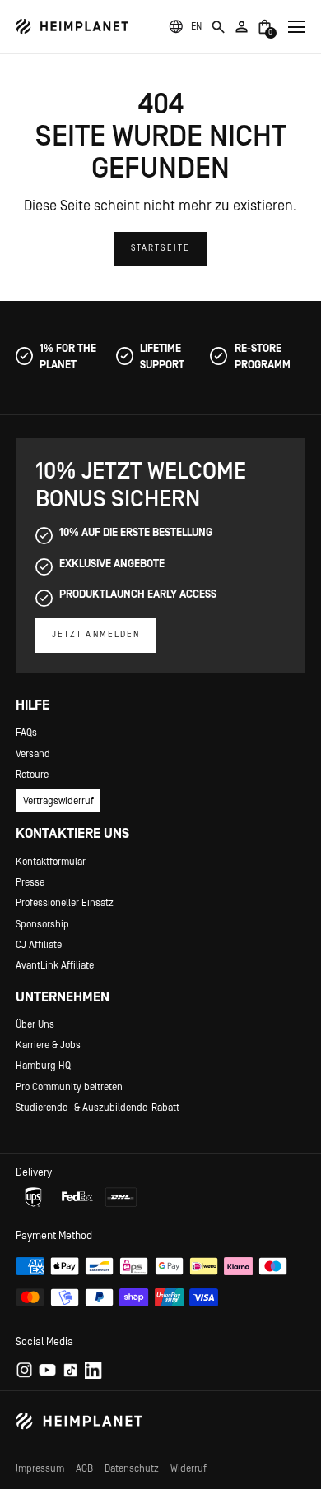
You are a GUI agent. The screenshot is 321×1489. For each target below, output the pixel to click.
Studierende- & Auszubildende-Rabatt (97, 1107)
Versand (33, 754)
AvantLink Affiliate (55, 965)
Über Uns (35, 1024)
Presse (30, 882)
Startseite (160, 248)
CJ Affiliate (39, 944)
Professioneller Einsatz (65, 903)
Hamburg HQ (43, 1065)
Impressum (40, 1468)
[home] (72, 27)
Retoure (32, 774)
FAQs (26, 732)
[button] (196, 26)
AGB (84, 1468)
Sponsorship (42, 924)
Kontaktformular (51, 861)
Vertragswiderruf (58, 801)
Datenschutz (132, 1468)
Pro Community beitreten (69, 1087)
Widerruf (188, 1468)
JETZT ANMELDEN (96, 635)
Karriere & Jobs (48, 1045)
